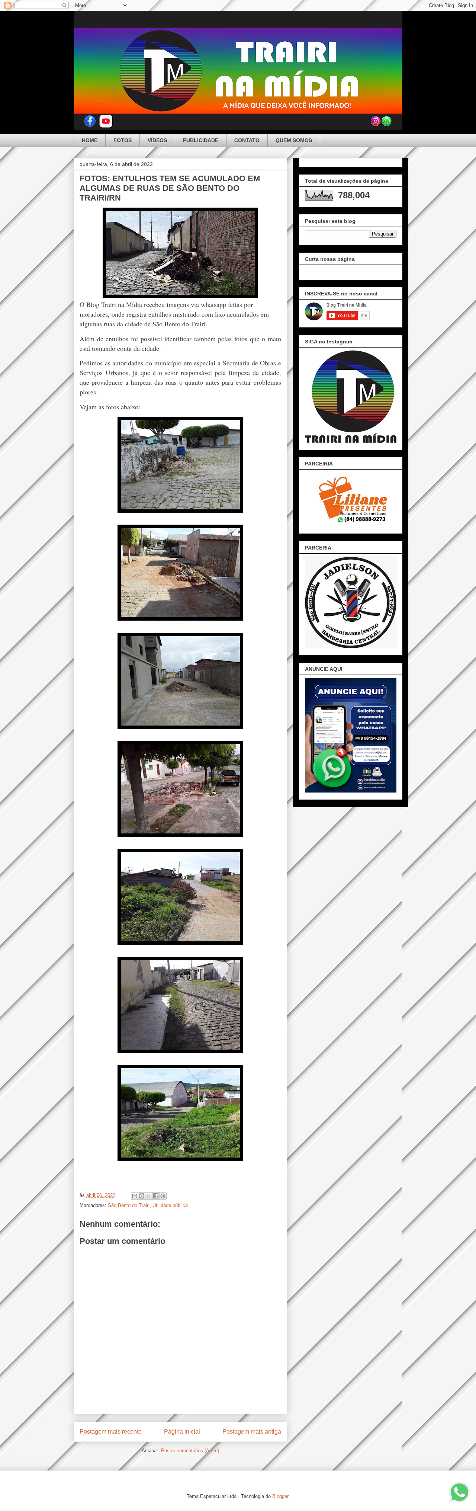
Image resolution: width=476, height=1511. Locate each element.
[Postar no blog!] (141, 1196)
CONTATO (247, 140)
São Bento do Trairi (128, 1205)
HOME (89, 140)
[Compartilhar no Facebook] (156, 1196)
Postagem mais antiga (251, 1431)
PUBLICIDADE (200, 140)
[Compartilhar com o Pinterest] (163, 1196)
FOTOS (122, 140)
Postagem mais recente (111, 1431)
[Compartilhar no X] (148, 1196)
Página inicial (182, 1431)
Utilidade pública (170, 1205)
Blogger (280, 1496)
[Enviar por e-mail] (134, 1196)
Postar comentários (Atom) (190, 1450)
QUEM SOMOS (294, 140)
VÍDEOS (157, 140)
